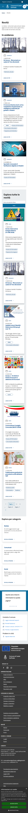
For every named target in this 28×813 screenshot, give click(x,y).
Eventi (5, 741)
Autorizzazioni (7, 720)
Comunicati (9, 55)
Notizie (10, 467)
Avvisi (10, 224)
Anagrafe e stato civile (9, 696)
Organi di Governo (8, 675)
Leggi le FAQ (6, 774)
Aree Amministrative (8, 677)
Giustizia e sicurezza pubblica (10, 713)
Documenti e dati (7, 689)
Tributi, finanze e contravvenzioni (11, 715)
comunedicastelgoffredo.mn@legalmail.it (14, 760)
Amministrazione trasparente (10, 783)
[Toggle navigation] (3, 6)
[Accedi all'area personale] (22, 2)
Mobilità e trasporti (8, 706)
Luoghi (5, 739)
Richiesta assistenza (8, 776)
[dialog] (14, 800)
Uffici (4, 679)
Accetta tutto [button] (14, 803)
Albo (4, 786)
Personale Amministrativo (10, 687)
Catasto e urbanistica (8, 703)
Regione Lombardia (7, 2)
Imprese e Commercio (8, 701)
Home (3, 13)
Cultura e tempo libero (9, 699)
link (6, 800)
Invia (14, 205)
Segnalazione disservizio (9, 771)
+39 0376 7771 (14, 762)
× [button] (26, 788)
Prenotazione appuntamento (10, 769)
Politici (5, 684)
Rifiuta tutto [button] (14, 807)
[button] (14, 810)
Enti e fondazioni (7, 682)
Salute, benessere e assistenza (11, 718)
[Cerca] (25, 6)
